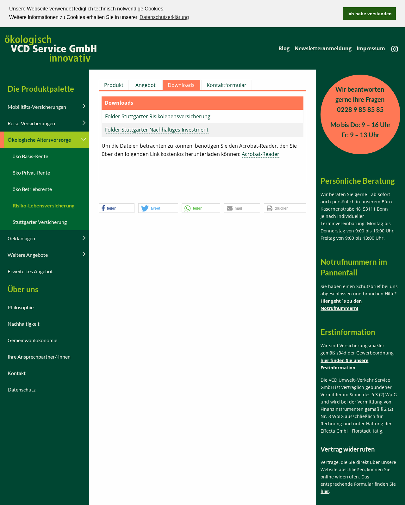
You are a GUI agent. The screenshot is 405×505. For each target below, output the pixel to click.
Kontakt (17, 373)
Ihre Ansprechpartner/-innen (39, 357)
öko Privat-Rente (31, 172)
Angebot (145, 85)
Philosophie (21, 307)
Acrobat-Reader (260, 154)
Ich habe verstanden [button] (369, 13)
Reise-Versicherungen (31, 123)
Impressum (371, 48)
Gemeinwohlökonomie (32, 340)
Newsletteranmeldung (323, 48)
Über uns (23, 289)
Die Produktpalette (41, 88)
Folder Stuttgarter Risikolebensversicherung (157, 116)
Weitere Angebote (28, 255)
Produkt (113, 85)
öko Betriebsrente (32, 189)
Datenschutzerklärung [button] (164, 17)
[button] (116, 208)
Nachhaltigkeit (24, 324)
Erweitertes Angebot (30, 271)
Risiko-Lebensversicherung (43, 205)
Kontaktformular (226, 85)
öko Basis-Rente (30, 156)
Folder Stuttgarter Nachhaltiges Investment (157, 129)
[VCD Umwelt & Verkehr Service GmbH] (51, 47)
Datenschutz (21, 389)
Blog (284, 48)
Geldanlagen (21, 238)
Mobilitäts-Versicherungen (37, 107)
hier (325, 491)
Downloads (181, 85)
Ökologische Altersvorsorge (39, 140)
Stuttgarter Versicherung (40, 222)
